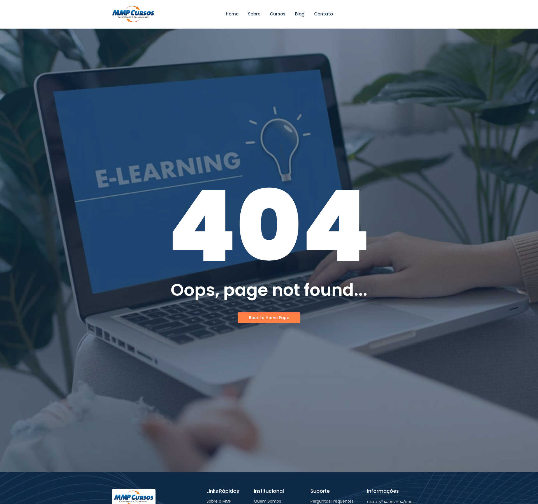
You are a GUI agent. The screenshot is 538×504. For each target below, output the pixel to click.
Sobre (254, 14)
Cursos (278, 14)
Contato (323, 14)
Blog (300, 14)
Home (232, 14)
